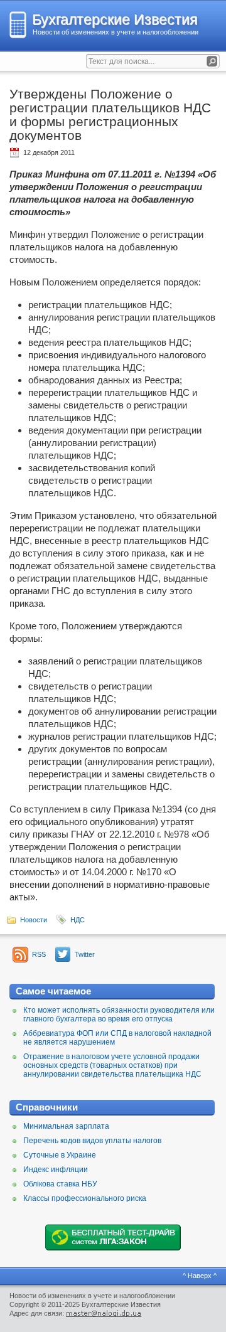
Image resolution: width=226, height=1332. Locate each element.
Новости (33, 920)
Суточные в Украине (59, 1155)
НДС (77, 920)
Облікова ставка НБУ (60, 1184)
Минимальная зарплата (66, 1126)
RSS (39, 954)
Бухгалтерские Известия (114, 19)
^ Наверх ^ (200, 1275)
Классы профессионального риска (84, 1198)
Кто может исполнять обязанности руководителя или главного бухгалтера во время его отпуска (119, 1014)
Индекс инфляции (55, 1169)
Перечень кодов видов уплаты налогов (92, 1140)
